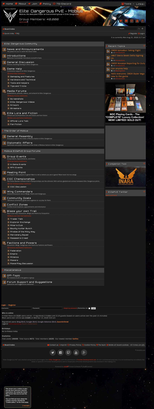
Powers (14, 260)
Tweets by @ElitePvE (111, 195)
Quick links (9, 33)
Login (3, 305)
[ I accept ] (26, 405)
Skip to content (23, 22)
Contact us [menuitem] (53, 345)
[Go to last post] (111, 53)
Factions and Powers (22, 243)
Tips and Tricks (18, 86)
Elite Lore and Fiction (22, 113)
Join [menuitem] (34, 4)
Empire (13, 254)
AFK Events (16, 167)
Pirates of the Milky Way (22, 232)
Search (139, 28)
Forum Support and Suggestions (29, 282)
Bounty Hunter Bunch (21, 228)
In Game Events (18, 164)
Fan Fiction (16, 124)
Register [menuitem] (133, 33)
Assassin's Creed (19, 238)
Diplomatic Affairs (19, 143)
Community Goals (19, 198)
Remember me (83, 308)
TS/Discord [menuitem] (63, 4)
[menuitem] (20, 4)
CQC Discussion (18, 187)
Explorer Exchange (20, 222)
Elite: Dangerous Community (20, 44)
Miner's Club (16, 225)
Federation (15, 251)
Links (139, 4)
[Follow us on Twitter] (121, 21)
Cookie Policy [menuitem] (90, 345)
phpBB (66, 367)
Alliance (14, 257)
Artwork (14, 105)
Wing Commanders (20, 191)
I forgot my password (70, 308)
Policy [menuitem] (47, 4)
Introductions (120, 53)
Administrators (15, 324)
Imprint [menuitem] (63, 345)
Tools (127, 4)
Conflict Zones (17, 204)
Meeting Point (120, 71)
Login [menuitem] (142, 33)
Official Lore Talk (19, 121)
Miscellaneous (12, 270)
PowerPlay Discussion (21, 263)
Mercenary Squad (19, 235)
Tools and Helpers (19, 83)
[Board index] (10, 15)
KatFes (75, 339)
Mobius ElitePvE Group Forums (22, 151)
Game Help (14, 68)
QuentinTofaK (62, 322)
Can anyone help (119, 68)
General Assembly (20, 136)
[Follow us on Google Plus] (143, 21)
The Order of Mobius (16, 131)
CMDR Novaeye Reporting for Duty (128, 63)
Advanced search (142, 28)
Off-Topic (13, 275)
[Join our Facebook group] (126, 21)
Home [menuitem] (9, 4)
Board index (10, 29)
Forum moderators (29, 324)
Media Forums (17, 91)
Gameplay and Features (22, 77)
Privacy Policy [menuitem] (75, 345)
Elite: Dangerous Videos (22, 102)
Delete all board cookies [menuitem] (118, 345)
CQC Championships (21, 179)
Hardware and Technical (23, 80)
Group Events (16, 156)
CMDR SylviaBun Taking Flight (126, 50)
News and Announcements (25, 49)
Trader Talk (16, 219)
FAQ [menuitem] (17, 33)
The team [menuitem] (102, 345)
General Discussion (20, 62)
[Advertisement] (125, 142)
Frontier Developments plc (86, 360)
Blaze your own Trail (22, 211)
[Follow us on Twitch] (132, 21)
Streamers (15, 108)
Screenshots (16, 99)
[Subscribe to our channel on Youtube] (137, 21)
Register (12, 305)
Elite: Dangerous (55, 360)
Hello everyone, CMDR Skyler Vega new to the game (127, 75)
